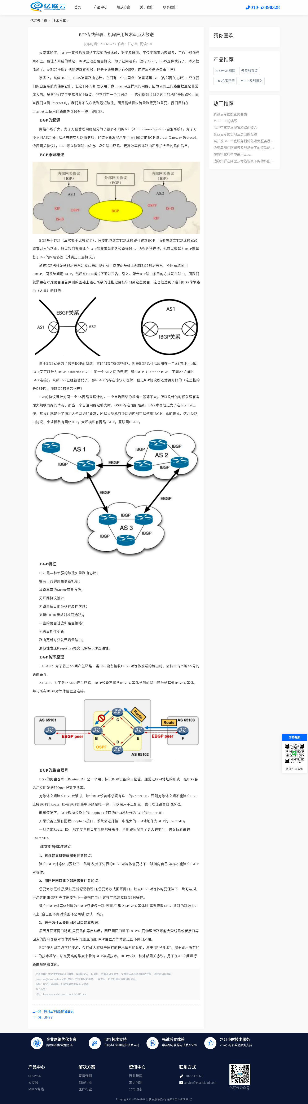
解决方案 (123, 7)
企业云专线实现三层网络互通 (235, 134)
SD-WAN (34, 1076)
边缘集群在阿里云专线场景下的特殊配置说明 (247, 148)
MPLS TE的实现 (225, 121)
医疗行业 (85, 1089)
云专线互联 (249, 71)
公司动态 (135, 1089)
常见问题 (135, 1082)
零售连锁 (85, 1076)
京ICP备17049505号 (179, 1099)
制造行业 (85, 1082)
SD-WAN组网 (225, 71)
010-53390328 (193, 1076)
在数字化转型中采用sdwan (233, 154)
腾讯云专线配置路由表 (59, 1011)
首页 (77, 7)
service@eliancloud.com (200, 1082)
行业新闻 (135, 1076)
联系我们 (169, 7)
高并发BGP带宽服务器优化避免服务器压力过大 (249, 141)
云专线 (33, 1082)
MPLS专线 (36, 1089)
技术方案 (59, 21)
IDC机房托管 (225, 81)
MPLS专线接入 (252, 81)
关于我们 (146, 7)
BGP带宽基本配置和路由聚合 (235, 127)
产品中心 (100, 7)
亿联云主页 (38, 21)
